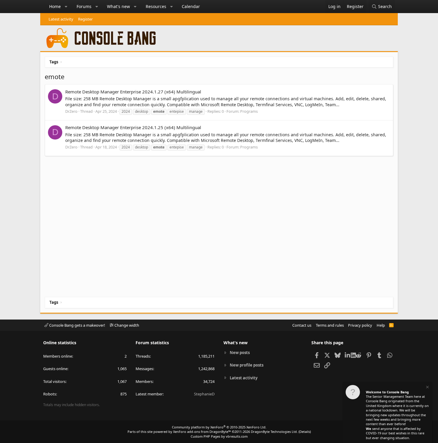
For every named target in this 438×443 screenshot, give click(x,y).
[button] (66, 6)
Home (55, 6)
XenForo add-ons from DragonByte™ (202, 431)
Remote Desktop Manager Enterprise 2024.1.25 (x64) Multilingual (133, 127)
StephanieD (204, 394)
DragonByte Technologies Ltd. (274, 431)
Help (381, 325)
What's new (118, 6)
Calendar (191, 6)
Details (304, 431)
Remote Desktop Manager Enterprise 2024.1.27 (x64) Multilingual (133, 92)
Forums (84, 6)
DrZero (71, 111)
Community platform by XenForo (219, 427)
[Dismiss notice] (427, 388)
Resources (156, 6)
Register (85, 19)
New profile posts (246, 365)
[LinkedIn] (348, 355)
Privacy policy (360, 325)
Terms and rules (330, 325)
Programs (249, 111)
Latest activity (61, 19)
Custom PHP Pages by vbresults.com (219, 436)
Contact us (301, 325)
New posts (240, 352)
